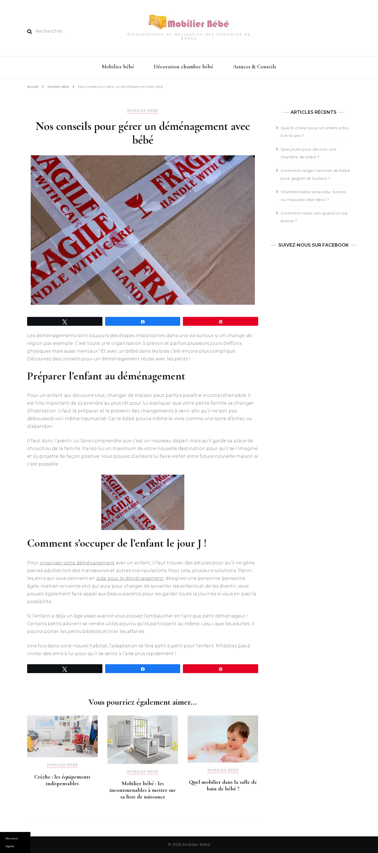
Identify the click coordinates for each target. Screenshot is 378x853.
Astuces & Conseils (254, 66)
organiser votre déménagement (77, 562)
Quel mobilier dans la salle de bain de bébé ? (223, 785)
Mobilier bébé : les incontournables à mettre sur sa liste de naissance (143, 790)
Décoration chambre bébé (183, 66)
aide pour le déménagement (129, 578)
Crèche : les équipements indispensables (62, 780)
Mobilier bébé (118, 66)
